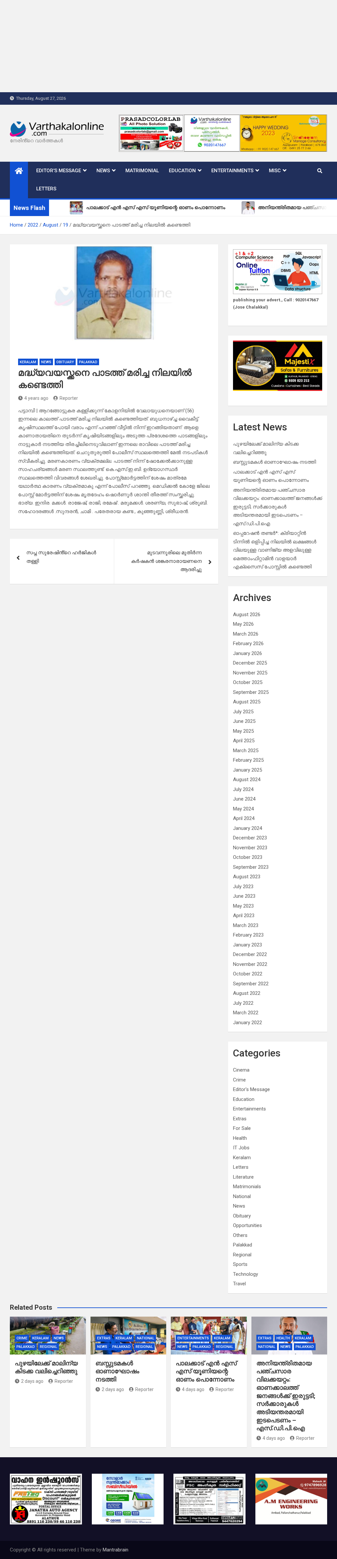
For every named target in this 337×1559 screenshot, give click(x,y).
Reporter (69, 398)
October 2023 (247, 857)
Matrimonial (142, 171)
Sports (240, 1264)
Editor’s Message (58, 171)
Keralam (28, 362)
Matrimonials (247, 1187)
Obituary (65, 362)
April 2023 (243, 915)
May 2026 (243, 624)
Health (240, 1138)
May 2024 (243, 809)
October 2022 (247, 974)
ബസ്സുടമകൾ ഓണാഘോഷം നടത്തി (274, 462)
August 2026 (246, 614)
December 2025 (250, 663)
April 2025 (243, 741)
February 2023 (248, 935)
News (103, 171)
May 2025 (243, 731)
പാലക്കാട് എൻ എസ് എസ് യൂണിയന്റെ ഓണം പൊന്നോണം (206, 1371)
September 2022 (251, 984)
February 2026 (248, 643)
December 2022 (250, 954)
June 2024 (244, 799)
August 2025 (246, 702)
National (242, 1196)
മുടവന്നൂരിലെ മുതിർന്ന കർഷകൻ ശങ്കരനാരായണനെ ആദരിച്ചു (166, 561)
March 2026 (245, 634)
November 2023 (250, 848)
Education (182, 171)
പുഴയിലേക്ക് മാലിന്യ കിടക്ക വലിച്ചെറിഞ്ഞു (46, 1367)
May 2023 (243, 906)
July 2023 (243, 886)
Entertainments (232, 171)
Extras (239, 1119)
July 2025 (243, 712)
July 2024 (243, 789)
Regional (242, 1255)
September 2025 (251, 692)
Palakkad (88, 362)
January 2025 (247, 770)
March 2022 (245, 1013)
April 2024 (243, 818)
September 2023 (251, 867)
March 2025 (245, 750)
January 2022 (247, 1023)
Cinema (241, 1070)
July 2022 (243, 1003)
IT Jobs (241, 1148)
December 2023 (250, 838)
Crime (239, 1080)
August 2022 (246, 993)
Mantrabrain (115, 1550)
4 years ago (36, 398)
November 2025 (250, 673)
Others (240, 1235)
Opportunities (247, 1225)
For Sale (242, 1128)
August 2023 (246, 877)
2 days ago (32, 1381)
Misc (275, 171)
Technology (245, 1274)
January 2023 (247, 945)
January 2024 (247, 828)
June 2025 (244, 721)
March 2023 (245, 925)
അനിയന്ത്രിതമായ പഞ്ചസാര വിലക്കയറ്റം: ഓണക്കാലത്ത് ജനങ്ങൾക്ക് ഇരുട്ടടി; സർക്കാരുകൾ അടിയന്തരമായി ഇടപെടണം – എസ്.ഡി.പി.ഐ (277, 507)
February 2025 (248, 760)
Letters (46, 189)
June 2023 (244, 896)
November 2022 (250, 964)
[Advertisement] (168, 46)
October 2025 (247, 682)
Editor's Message (251, 1089)
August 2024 (246, 779)
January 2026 (247, 653)
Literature (243, 1177)
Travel (239, 1284)
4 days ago (193, 1389)
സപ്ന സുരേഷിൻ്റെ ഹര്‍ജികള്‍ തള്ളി (61, 557)
